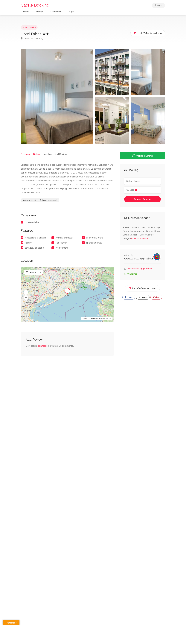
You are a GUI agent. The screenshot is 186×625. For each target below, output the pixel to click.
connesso (43, 346)
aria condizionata (94, 237)
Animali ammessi (64, 237)
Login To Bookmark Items (144, 288)
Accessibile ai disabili (35, 237)
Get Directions (35, 272)
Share (129, 297)
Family (28, 242)
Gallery (36, 154)
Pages (71, 11)
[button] (26, 292)
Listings (39, 11)
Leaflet (84, 319)
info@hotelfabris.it (49, 200)
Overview (26, 154)
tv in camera (62, 248)
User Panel (56, 11)
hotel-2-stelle (29, 27)
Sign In (159, 5)
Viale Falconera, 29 (33, 38)
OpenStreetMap (96, 319)
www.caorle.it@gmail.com (139, 258)
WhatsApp (132, 274)
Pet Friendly (61, 242)
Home (26, 11)
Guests (131, 190)
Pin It (157, 297)
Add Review (60, 154)
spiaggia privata (94, 242)
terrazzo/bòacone (34, 248)
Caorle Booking (35, 5)
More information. (139, 238)
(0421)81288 (30, 200)
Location (47, 154)
